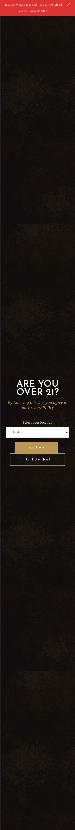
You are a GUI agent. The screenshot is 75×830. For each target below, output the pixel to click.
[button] (68, 4)
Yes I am (36, 447)
